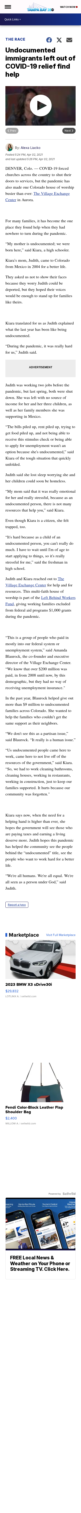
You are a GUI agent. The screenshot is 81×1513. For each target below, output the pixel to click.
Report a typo (17, 904)
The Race (15, 39)
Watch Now (68, 7)
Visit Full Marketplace (61, 934)
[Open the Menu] (7, 6)
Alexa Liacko (30, 148)
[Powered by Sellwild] (69, 1193)
